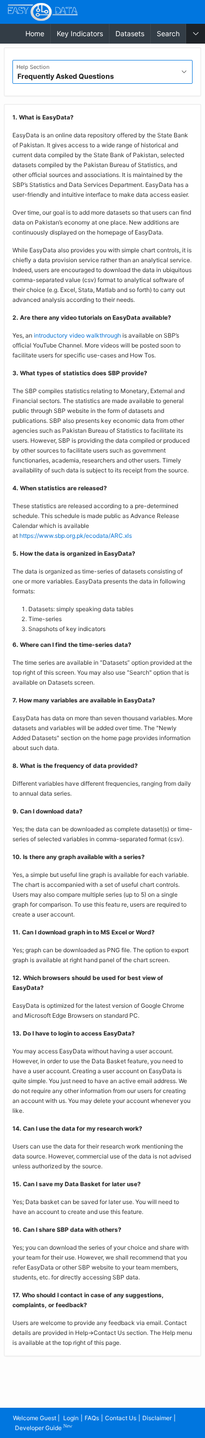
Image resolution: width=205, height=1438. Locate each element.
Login (71, 1418)
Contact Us (120, 1418)
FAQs (92, 1418)
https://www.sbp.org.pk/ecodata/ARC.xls (75, 535)
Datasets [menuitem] (129, 33)
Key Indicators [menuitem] (80, 33)
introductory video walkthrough (77, 335)
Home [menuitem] (34, 33)
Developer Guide (43, 1427)
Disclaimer (157, 1418)
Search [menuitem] (168, 33)
